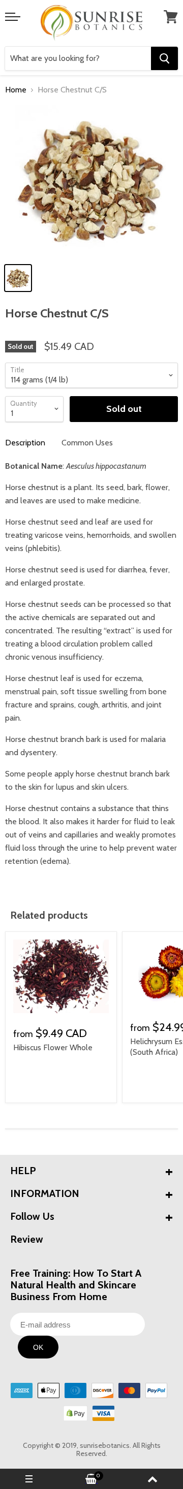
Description (25, 442)
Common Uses (87, 442)
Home (15, 89)
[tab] (25, 442)
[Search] (164, 58)
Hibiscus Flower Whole (53, 1047)
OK (38, 1347)
